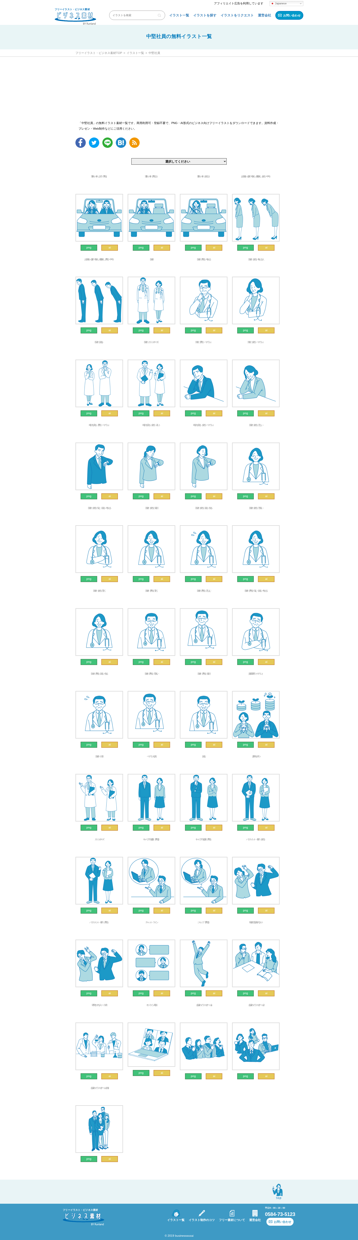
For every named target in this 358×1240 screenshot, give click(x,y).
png (88, 247)
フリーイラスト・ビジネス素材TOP (98, 53)
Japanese (280, 3)
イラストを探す (204, 15)
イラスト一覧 (179, 15)
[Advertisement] (179, 88)
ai (110, 247)
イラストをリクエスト (237, 15)
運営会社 (264, 15)
